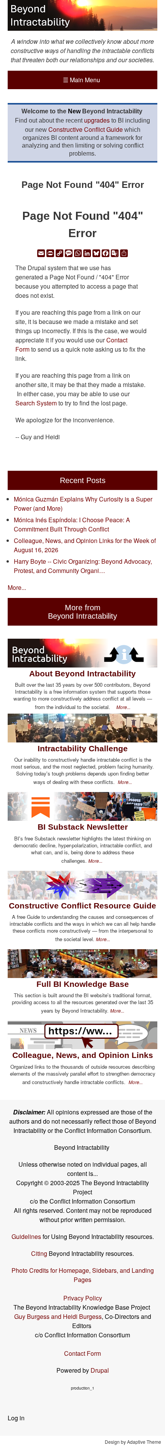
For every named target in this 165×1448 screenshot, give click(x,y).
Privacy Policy (82, 1298)
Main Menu (81, 79)
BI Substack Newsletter (83, 826)
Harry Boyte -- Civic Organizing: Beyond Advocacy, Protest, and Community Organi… (83, 566)
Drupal (100, 1370)
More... (17, 587)
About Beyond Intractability (82, 673)
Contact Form (82, 1353)
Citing (39, 1253)
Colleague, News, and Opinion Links (82, 1055)
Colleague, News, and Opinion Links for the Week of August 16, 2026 (85, 545)
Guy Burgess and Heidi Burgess (58, 1316)
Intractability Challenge (83, 748)
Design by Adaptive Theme (133, 1441)
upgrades (97, 120)
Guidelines (26, 1236)
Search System (36, 403)
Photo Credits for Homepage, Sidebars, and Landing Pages (83, 1275)
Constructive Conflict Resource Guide (82, 905)
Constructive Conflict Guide (85, 129)
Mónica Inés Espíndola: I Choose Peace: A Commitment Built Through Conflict (72, 524)
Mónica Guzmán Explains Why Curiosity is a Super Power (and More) (83, 504)
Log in (16, 1417)
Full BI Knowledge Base (82, 984)
